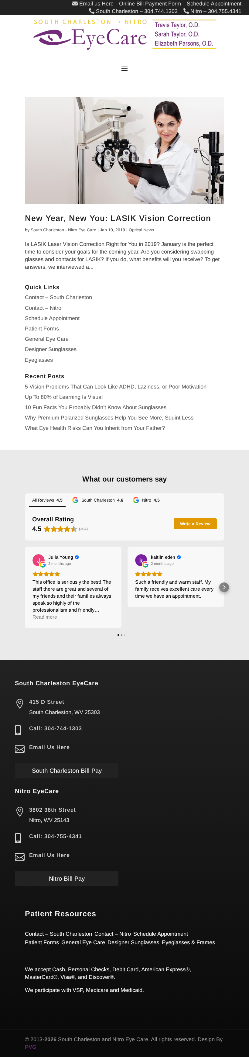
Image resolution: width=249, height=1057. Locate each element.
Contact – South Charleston (58, 297)
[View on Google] (38, 560)
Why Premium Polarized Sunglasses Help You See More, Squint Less (109, 418)
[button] (25, 587)
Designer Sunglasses (51, 349)
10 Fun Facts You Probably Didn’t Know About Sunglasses (95, 407)
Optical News (141, 229)
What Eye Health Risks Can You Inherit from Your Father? (95, 428)
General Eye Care (47, 339)
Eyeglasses (39, 360)
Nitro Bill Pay (67, 878)
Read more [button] (44, 617)
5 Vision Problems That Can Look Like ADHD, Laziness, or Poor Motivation (115, 387)
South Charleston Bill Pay (67, 770)
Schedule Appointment (52, 318)
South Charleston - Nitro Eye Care (63, 229)
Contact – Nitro (43, 308)
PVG (30, 1047)
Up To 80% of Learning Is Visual (64, 397)
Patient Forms (42, 329)
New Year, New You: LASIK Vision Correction (118, 218)
